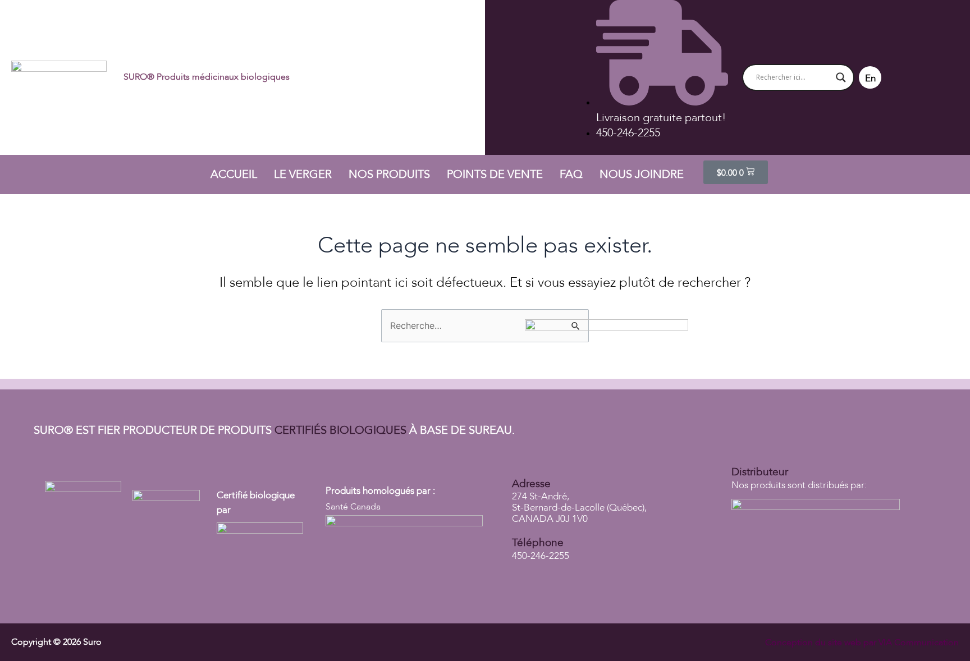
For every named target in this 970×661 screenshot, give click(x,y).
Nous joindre (642, 174)
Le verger (303, 174)
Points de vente (495, 174)
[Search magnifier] (841, 77)
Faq (571, 174)
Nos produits (389, 174)
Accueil (234, 174)
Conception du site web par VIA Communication (862, 642)
